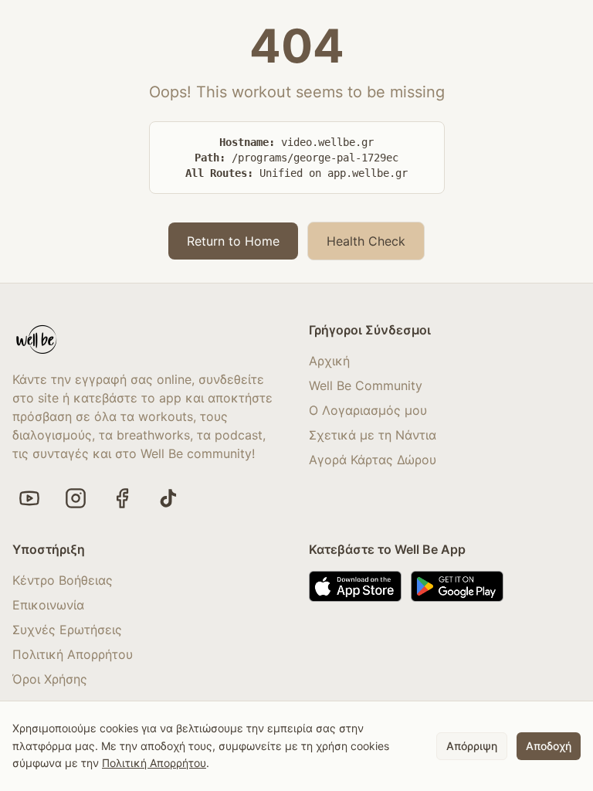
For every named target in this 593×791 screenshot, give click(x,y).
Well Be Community (365, 385)
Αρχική (329, 360)
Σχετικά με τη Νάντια (372, 435)
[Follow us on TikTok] (168, 498)
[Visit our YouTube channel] (29, 498)
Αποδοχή (548, 745)
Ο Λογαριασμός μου (368, 410)
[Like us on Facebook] (122, 498)
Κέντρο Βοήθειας (62, 580)
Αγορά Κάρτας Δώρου (372, 459)
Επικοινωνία (48, 605)
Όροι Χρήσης (49, 679)
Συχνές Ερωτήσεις (67, 629)
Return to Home (233, 241)
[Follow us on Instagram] (76, 498)
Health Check (366, 241)
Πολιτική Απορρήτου (72, 654)
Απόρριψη (471, 745)
